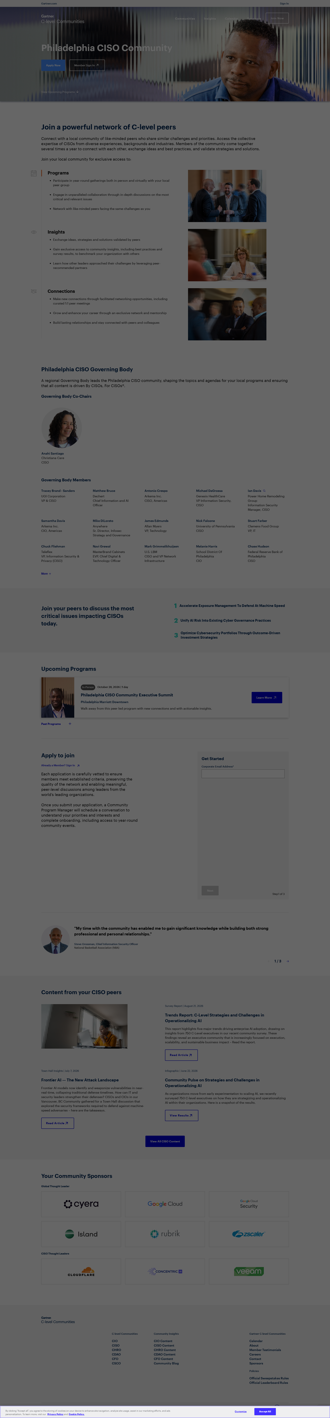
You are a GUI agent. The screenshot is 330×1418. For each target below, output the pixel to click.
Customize (241, 1411)
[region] (165, 1412)
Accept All (265, 1411)
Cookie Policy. (77, 1414)
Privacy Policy (55, 1414)
